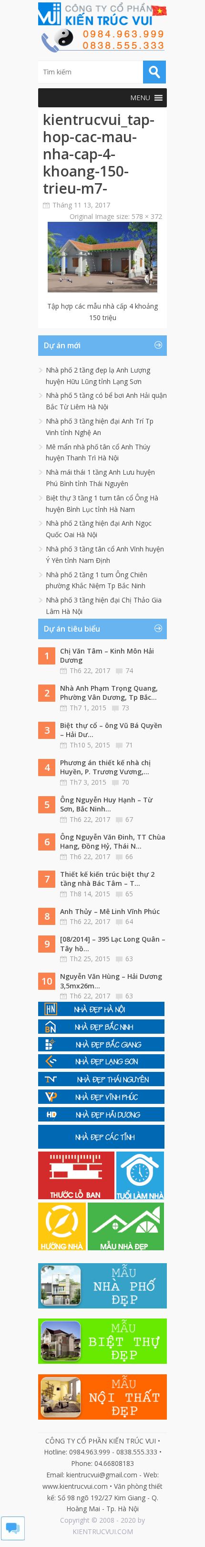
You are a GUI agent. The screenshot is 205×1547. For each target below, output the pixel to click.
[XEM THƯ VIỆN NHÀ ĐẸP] (126, 1247)
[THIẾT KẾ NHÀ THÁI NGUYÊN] (101, 1083)
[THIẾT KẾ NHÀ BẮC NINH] (101, 1031)
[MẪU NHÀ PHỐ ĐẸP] (102, 1305)
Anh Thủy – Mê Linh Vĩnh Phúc (110, 911)
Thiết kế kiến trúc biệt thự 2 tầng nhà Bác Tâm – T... (107, 879)
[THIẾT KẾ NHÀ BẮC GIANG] (101, 1048)
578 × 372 (147, 216)
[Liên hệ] (102, 49)
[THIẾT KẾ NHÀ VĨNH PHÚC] (101, 1101)
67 (129, 819)
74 (129, 670)
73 (125, 707)
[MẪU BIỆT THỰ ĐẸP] (102, 1361)
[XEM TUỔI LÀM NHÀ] (140, 1196)
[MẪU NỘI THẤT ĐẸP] (102, 1417)
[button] (140, 97)
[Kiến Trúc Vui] (102, 13)
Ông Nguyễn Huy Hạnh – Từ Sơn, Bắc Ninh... (106, 804)
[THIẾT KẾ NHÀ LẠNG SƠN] (101, 1065)
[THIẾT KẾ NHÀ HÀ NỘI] (101, 1013)
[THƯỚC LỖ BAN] (77, 1196)
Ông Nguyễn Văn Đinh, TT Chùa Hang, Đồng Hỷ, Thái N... (112, 841)
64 (129, 921)
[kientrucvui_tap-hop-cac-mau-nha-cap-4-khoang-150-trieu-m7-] (102, 289)
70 (125, 782)
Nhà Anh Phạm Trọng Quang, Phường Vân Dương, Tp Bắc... (109, 693)
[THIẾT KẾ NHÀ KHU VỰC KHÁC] (101, 1146)
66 (129, 856)
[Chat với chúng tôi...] (13, 1537)
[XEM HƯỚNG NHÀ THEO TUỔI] (63, 1247)
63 (129, 958)
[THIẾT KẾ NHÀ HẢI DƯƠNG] (101, 1118)
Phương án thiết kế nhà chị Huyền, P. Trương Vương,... (105, 767)
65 (129, 893)
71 (129, 744)
